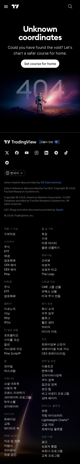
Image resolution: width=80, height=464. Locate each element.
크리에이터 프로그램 (17, 397)
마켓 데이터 (49, 243)
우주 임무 (48, 313)
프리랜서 (10, 450)
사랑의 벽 (10, 388)
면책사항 (47, 370)
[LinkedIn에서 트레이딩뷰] (46, 153)
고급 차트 (48, 424)
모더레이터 (11, 406)
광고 (44, 442)
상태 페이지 (49, 398)
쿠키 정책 (48, 380)
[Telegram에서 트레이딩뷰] (56, 153)
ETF (6, 251)
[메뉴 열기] (6, 6)
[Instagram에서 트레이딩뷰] (36, 153)
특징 (44, 234)
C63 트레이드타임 (53, 353)
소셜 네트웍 (11, 383)
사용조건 (47, 366)
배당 (7, 318)
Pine (7, 274)
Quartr (59, 209)
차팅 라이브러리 (52, 415)
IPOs (7, 322)
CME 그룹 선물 (51, 287)
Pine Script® (12, 353)
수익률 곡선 (11, 339)
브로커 (46, 265)
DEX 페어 (10, 269)
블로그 (46, 318)
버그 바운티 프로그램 (55, 393)
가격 (44, 238)
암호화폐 (10, 260)
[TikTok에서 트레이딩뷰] (66, 153)
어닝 (7, 313)
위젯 (44, 411)
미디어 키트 (49, 331)
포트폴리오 (11, 335)
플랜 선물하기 (51, 247)
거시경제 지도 (13, 349)
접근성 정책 (49, 384)
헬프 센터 (48, 322)
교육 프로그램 (51, 455)
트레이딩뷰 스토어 (53, 344)
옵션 (7, 344)
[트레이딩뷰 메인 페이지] (15, 7)
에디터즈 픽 (11, 428)
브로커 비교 (49, 269)
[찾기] (70, 6)
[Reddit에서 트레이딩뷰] (7, 163)
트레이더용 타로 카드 (55, 349)
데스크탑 (10, 370)
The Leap (48, 274)
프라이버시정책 (52, 375)
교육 (7, 423)
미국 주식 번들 (51, 296)
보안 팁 (46, 389)
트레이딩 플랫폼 (52, 429)
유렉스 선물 (49, 291)
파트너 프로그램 (52, 451)
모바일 (8, 366)
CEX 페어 (10, 265)
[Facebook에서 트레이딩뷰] (17, 153)
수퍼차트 (10, 234)
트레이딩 (10, 419)
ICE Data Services (51, 182)
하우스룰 (10, 401)
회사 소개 (48, 308)
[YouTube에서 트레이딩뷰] (27, 153)
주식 (7, 246)
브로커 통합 (49, 446)
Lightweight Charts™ (55, 420)
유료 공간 (10, 454)
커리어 (46, 327)
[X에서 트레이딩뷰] (7, 153)
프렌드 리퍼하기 (14, 392)
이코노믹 (10, 308)
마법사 (8, 445)
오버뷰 (46, 260)
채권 (7, 256)
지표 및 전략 (12, 441)
